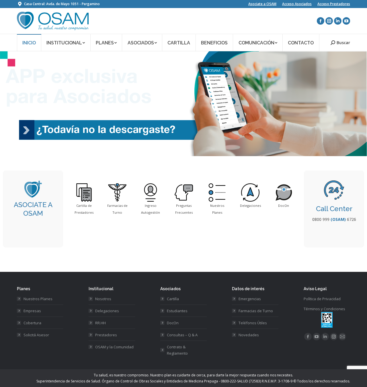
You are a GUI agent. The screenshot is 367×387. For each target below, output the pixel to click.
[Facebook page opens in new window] (320, 21)
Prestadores (106, 334)
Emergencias (250, 298)
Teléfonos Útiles (253, 322)
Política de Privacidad (322, 298)
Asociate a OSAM (262, 3)
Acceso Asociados (297, 3)
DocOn (173, 322)
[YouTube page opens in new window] (346, 21)
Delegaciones (107, 310)
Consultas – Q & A (182, 334)
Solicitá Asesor (36, 334)
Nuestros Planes (38, 298)
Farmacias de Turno (256, 310)
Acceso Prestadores (333, 3)
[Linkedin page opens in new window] (337, 21)
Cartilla (173, 298)
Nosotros (103, 298)
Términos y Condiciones (324, 308)
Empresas (32, 310)
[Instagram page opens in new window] (329, 21)
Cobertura (32, 322)
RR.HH (100, 322)
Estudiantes (177, 310)
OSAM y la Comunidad (114, 346)
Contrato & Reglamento (177, 350)
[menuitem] (29, 42)
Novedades (249, 334)
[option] (84, 199)
